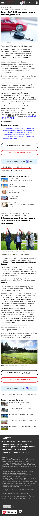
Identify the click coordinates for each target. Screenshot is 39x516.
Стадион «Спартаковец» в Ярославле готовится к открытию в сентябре (20, 409)
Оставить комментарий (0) (20, 153)
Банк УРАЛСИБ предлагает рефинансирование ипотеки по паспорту (21, 179)
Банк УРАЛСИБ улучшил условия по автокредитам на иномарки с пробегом (18, 129)
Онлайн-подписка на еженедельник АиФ (18, 447)
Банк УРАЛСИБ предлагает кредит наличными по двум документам (17, 133)
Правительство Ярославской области (14, 251)
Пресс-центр (27, 442)
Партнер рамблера (17, 506)
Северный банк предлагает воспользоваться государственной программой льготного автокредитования (22, 204)
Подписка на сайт (9, 449)
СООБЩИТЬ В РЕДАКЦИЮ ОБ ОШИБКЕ (16, 452)
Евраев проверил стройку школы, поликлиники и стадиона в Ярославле (20, 403)
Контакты (22, 449)
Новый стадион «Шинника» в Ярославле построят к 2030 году (21, 415)
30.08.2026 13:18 (6, 214)
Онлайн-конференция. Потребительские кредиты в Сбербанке (21, 191)
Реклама (5, 444)
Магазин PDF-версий (18, 444)
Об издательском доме (11, 442)
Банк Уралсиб (6, 43)
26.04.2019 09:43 (6, 8)
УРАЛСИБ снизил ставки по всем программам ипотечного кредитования (22, 185)
